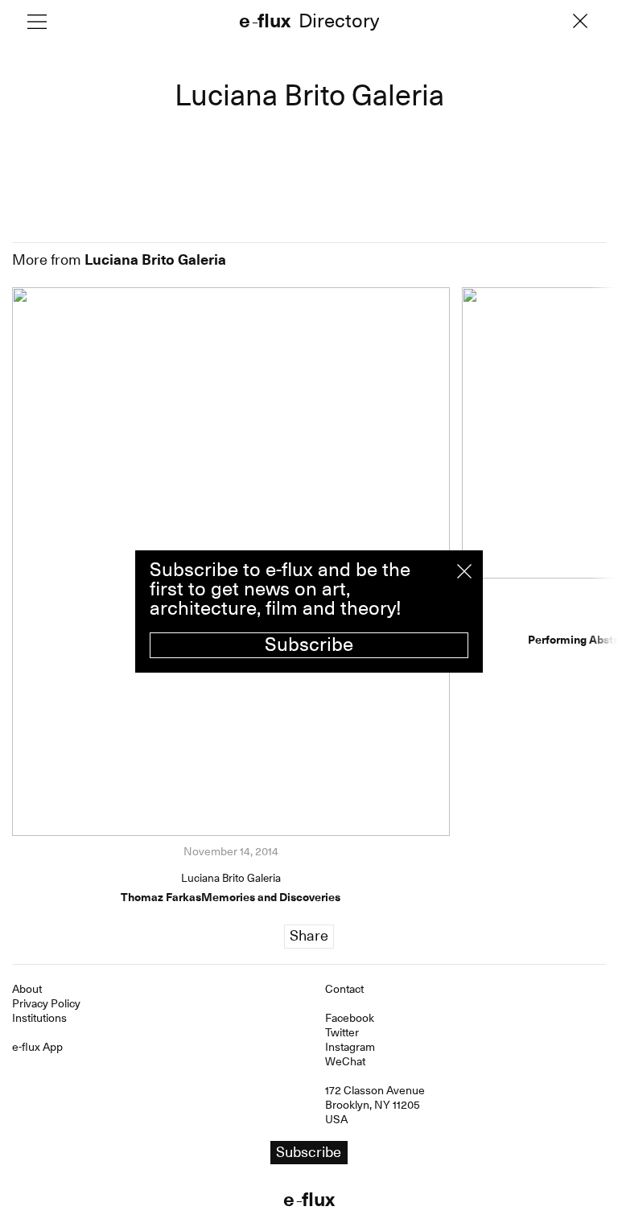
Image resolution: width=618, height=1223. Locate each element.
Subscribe (309, 644)
